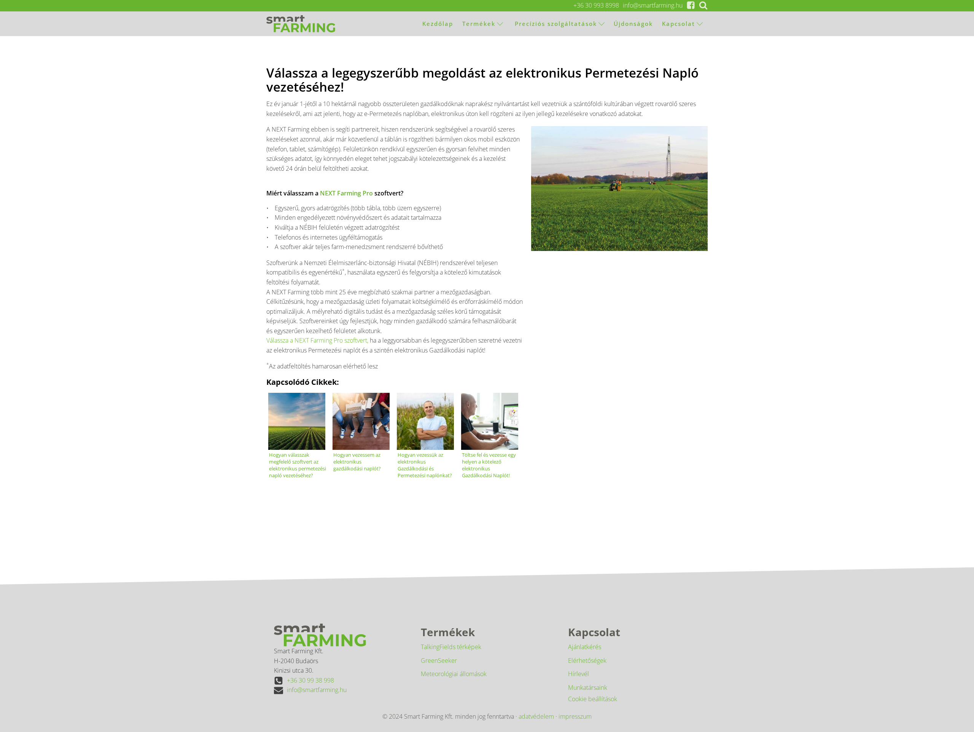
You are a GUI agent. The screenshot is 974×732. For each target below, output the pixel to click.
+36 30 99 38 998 (310, 680)
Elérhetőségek (587, 660)
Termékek (478, 23)
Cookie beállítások (592, 699)
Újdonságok (633, 23)
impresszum (575, 716)
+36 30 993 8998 (596, 5)
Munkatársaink (587, 687)
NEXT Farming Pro (346, 193)
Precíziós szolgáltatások (554, 23)
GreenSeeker (439, 660)
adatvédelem (536, 716)
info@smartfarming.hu (653, 5)
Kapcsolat (678, 23)
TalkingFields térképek (451, 647)
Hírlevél (578, 674)
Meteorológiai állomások (454, 674)
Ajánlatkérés (584, 647)
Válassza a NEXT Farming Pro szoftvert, (317, 340)
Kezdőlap (437, 23)
